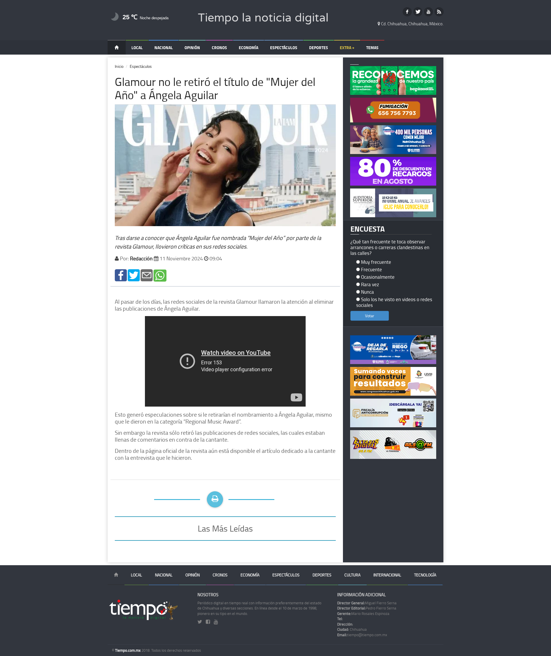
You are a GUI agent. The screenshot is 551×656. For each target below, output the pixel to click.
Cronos (219, 48)
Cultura (352, 575)
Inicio (119, 66)
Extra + (347, 48)
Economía (248, 48)
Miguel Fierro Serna (367, 602)
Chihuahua (352, 629)
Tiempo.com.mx (128, 650)
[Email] (147, 275)
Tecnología (425, 575)
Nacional (163, 48)
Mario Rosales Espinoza (363, 613)
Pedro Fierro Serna (366, 608)
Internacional (387, 575)
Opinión (192, 48)
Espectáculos (283, 48)
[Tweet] (134, 275)
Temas (372, 48)
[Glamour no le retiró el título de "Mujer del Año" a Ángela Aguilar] (121, 275)
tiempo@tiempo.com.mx (362, 634)
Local (137, 48)
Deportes (318, 48)
